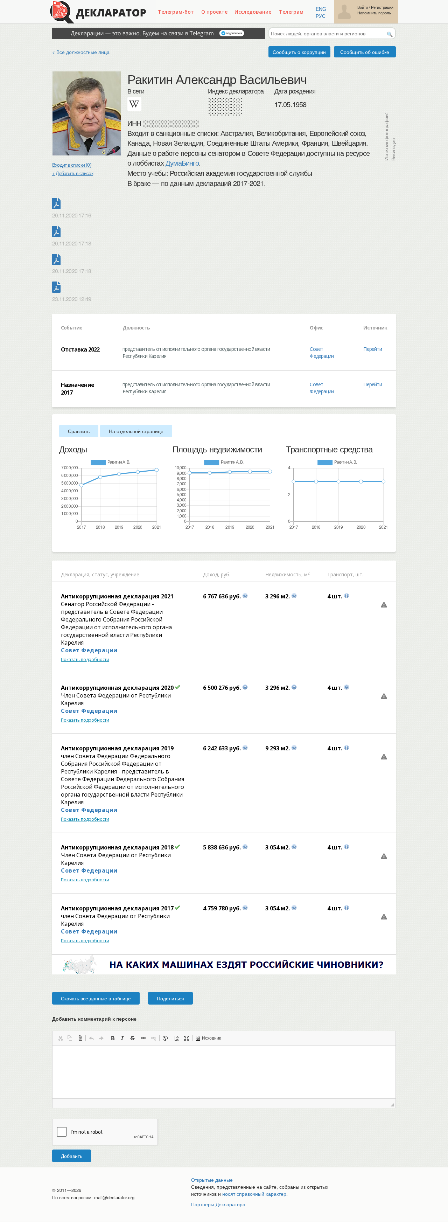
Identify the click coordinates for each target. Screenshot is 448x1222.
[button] (60, 1038)
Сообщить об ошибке (364, 51)
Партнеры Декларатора (218, 1204)
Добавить (71, 1155)
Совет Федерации (322, 352)
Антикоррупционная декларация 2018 (117, 847)
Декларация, (76, 574)
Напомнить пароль (374, 12)
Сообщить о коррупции (299, 51)
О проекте (214, 11)
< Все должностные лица (81, 51)
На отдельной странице (136, 431)
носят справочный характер (254, 1193)
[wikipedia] (134, 104)
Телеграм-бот (176, 11)
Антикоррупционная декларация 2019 (117, 748)
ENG (321, 8)
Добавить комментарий (94, 1018)
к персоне (124, 1018)
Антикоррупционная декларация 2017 (117, 908)
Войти (362, 7)
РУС (321, 15)
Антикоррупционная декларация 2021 (117, 596)
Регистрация (382, 7)
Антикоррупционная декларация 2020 (117, 688)
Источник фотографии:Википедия (390, 137)
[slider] (62, 542)
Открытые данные (212, 1179)
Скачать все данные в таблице (96, 998)
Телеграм (291, 11)
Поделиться (170, 998)
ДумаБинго (182, 163)
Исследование (252, 11)
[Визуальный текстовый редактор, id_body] (224, 1072)
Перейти (372, 349)
